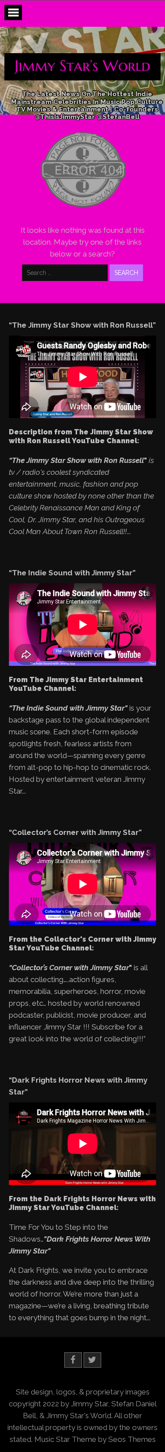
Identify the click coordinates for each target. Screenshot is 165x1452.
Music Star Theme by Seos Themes (95, 1439)
